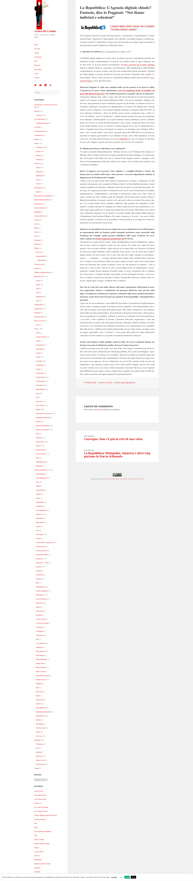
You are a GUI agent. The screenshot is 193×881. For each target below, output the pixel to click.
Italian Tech (39, 611)
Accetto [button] (127, 877)
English (36, 139)
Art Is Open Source (40, 799)
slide (37, 292)
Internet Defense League (42, 843)
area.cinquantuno (41, 510)
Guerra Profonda (39, 208)
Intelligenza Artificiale (43, 417)
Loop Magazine (41, 643)
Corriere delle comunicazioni (45, 542)
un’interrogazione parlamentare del (110, 238)
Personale (37, 240)
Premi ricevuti (38, 264)
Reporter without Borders (42, 864)
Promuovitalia (40, 450)
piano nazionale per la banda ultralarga (139, 64)
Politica (36, 248)
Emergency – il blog (42, 562)
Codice (38, 357)
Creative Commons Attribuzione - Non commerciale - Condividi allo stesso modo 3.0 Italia (124, 479)
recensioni (39, 115)
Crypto (38, 369)
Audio (38, 167)
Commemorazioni (40, 131)
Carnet (38, 526)
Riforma (38, 720)
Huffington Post (41, 587)
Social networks (41, 454)
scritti (37, 288)
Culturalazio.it (38, 135)
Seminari (39, 159)
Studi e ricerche (39, 321)
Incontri (38, 151)
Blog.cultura (40, 522)
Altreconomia (40, 490)
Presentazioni (40, 764)
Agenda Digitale (41, 337)
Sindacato (37, 313)
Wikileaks (39, 466)
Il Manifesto (39, 595)
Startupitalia (39, 724)
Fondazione (39, 575)
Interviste (37, 65)
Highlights (37, 212)
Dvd (37, 748)
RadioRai (39, 683)
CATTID (37, 127)
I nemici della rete (40, 216)
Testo (37, 179)
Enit (37, 397)
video (37, 300)
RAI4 (38, 696)
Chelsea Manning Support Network (45, 815)
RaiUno (38, 704)
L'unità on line (40, 619)
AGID (38, 341)
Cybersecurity (40, 377)
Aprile (38, 498)
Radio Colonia (40, 671)
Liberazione (39, 635)
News (36, 236)
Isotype (36, 847)
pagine (38, 284)
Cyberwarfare (40, 381)
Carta (37, 530)
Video (36, 73)
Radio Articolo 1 (41, 667)
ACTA (38, 333)
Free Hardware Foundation (42, 196)
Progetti (36, 268)
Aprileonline (40, 502)
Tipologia (37, 740)
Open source (40, 442)
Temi (35, 329)
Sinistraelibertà (40, 256)
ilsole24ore (39, 603)
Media (36, 228)
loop (37, 639)
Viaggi (36, 768)
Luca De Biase (39, 851)
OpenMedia (38, 860)
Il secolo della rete (41, 599)
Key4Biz (39, 615)
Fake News (39, 401)
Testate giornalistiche (41, 470)
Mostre (36, 232)
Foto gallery (38, 69)
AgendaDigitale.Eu (42, 478)
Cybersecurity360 (41, 550)
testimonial (39, 296)
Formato (37, 163)
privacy (38, 446)
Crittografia (39, 365)
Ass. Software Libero (41, 811)
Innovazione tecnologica (43, 413)
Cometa (38, 538)
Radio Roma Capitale (42, 675)
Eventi (36, 143)
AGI (37, 482)
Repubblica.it (40, 716)
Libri (35, 61)
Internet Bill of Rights (43, 425)
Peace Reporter (41, 651)
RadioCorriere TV (42, 679)
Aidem (38, 486)
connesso (96, 409)
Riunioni (38, 155)
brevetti (38, 353)
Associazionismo (39, 119)
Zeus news (39, 736)
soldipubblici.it (124, 138)
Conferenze (39, 147)
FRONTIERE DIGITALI (42, 200)
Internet (38, 421)
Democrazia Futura (42, 554)
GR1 (37, 583)
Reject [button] (121, 877)
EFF (35, 823)
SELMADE (41, 260)
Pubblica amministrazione (42, 272)
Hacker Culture (39, 839)
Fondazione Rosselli (42, 123)
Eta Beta (38, 571)
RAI (37, 687)
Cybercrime (39, 373)
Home (36, 44)
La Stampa (39, 627)
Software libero (39, 317)
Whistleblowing (41, 462)
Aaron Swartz (38, 791)
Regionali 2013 (39, 276)
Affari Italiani (40, 474)
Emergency (39, 558)
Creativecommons (40, 819)
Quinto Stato (40, 663)
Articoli (36, 53)
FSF (35, 835)
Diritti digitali (40, 389)
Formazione (38, 57)
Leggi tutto (114, 877)
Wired (38, 732)
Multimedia (39, 175)
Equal (38, 192)
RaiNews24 (39, 700)
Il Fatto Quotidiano (42, 591)
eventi (38, 280)
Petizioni (37, 244)
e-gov (37, 393)
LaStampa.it (40, 631)
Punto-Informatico (41, 659)
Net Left (38, 252)
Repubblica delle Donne (43, 712)
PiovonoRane (40, 655)
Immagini (39, 171)
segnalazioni (38, 309)
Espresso (39, 567)
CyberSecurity (40, 546)
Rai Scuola (39, 692)
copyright (39, 361)
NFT (37, 433)
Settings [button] (133, 877)
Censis (38, 325)
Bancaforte (39, 518)
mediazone (39, 647)
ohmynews (39, 438)
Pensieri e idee (40, 760)
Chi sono (37, 49)
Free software (40, 405)
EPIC (36, 827)
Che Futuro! (40, 534)
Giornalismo (38, 204)
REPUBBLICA (41, 708)
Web (37, 458)
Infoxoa (38, 607)
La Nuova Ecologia (42, 623)
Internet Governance (42, 429)
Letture (36, 220)
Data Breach (40, 385)
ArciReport (39, 506)
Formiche (39, 579)
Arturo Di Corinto (45, 31)
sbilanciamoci (38, 304)
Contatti (36, 77)
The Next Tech (40, 728)
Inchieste (39, 752)
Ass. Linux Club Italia (41, 807)
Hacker (38, 409)
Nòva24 (36, 855)
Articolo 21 (39, 514)
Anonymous (40, 345)
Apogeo (38, 494)
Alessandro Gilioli (40, 795)
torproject (37, 868)
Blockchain (39, 349)
